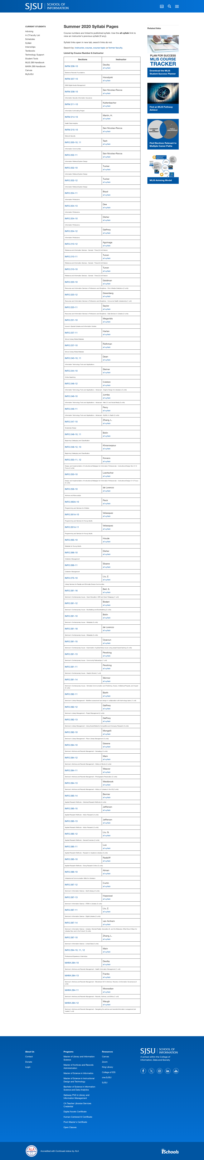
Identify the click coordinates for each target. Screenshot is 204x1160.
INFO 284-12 (71, 757)
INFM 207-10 (71, 78)
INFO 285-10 (71, 859)
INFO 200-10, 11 (73, 142)
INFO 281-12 (71, 603)
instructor (79, 47)
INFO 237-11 (71, 332)
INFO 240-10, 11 (73, 358)
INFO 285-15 (71, 808)
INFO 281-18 (71, 628)
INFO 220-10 (71, 282)
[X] (151, 1071)
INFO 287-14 (71, 922)
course (88, 47)
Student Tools (31, 58)
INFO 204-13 (71, 205)
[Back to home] (159, 1051)
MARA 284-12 (72, 1002)
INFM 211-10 (71, 104)
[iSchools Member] (170, 1151)
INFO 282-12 (71, 706)
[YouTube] (176, 1071)
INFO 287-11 (71, 909)
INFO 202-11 (71, 155)
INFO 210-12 (71, 243)
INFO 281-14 (71, 679)
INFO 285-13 (71, 821)
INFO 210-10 (71, 269)
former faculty (115, 47)
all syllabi (106, 68)
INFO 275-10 (71, 578)
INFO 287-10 (71, 937)
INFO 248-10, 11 (73, 434)
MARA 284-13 (72, 975)
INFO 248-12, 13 (73, 446)
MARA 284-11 (72, 990)
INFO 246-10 (71, 396)
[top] (27, 1048)
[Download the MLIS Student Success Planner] (163, 51)
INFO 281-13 (71, 654)
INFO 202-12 (71, 180)
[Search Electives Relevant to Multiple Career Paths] (163, 129)
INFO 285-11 (71, 846)
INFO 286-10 (71, 871)
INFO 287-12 (71, 884)
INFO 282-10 (71, 732)
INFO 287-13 (71, 897)
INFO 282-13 (71, 719)
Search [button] (169, 6)
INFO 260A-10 (72, 501)
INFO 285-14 (71, 795)
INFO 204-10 (71, 218)
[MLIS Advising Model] (163, 166)
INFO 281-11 (71, 666)
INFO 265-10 (71, 539)
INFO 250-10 (71, 474)
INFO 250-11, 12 (73, 459)
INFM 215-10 (71, 129)
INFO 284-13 (71, 783)
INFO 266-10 (71, 552)
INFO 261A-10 (72, 514)
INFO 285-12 (71, 833)
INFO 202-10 (71, 167)
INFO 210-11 (71, 256)
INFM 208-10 (71, 91)
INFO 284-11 (71, 770)
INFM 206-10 (71, 66)
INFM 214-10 (71, 116)
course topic (99, 47)
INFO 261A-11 (72, 527)
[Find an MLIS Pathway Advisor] (163, 93)
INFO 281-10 (71, 616)
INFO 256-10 (71, 489)
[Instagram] (159, 1071)
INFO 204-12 (71, 231)
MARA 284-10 (72, 962)
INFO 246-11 (71, 408)
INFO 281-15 (71, 641)
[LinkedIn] (168, 1071)
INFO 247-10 (71, 421)
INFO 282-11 (71, 694)
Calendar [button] (162, 6)
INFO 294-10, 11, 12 (75, 950)
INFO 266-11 (71, 565)
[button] (176, 6)
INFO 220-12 (71, 294)
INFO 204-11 (71, 193)
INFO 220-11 (71, 307)
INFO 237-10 (71, 345)
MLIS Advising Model (161, 180)
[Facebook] (143, 1071)
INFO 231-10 (71, 320)
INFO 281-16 (71, 590)
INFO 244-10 (71, 370)
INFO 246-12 (71, 383)
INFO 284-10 (71, 745)
